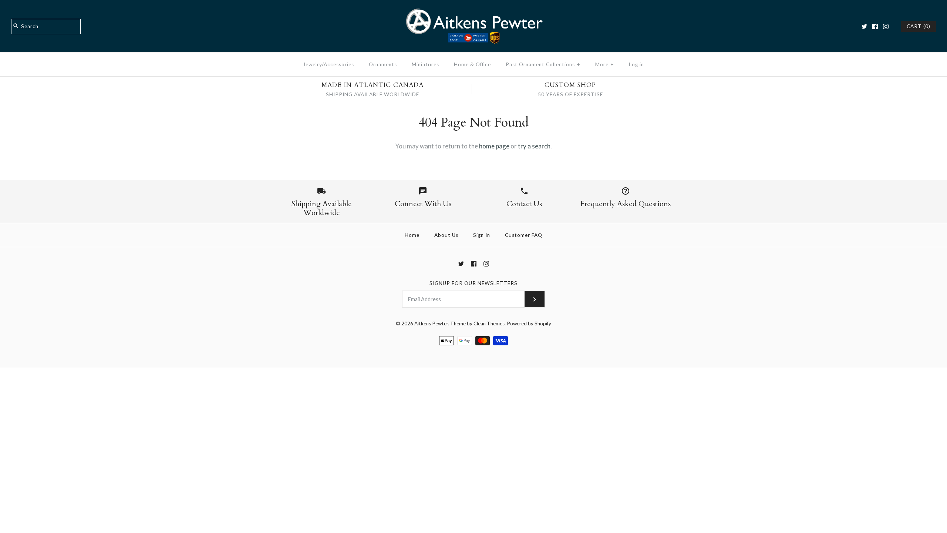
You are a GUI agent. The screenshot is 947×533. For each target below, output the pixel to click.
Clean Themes (489, 323)
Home (412, 235)
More (604, 64)
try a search (534, 146)
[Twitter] (864, 26)
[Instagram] (886, 26)
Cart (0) (918, 26)
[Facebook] (875, 26)
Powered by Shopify (529, 323)
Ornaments (383, 64)
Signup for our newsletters (473, 283)
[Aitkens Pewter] (473, 12)
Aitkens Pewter (431, 323)
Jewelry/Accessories (328, 64)
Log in (636, 64)
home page (494, 146)
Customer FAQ (523, 235)
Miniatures (425, 64)
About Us (446, 235)
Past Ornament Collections (543, 64)
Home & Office (472, 64)
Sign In (481, 235)
